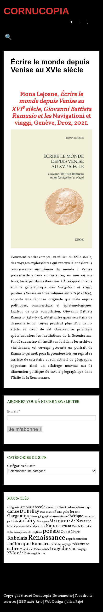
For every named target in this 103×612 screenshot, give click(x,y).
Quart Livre (70, 531)
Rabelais (17, 538)
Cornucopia (42, 596)
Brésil (62, 507)
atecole (38, 507)
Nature (53, 526)
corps (88, 507)
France (50, 512)
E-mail (13, 411)
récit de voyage (61, 544)
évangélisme (36, 553)
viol (73, 549)
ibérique (76, 516)
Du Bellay (29, 511)
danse (13, 511)
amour (26, 507)
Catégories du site (21, 466)
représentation (76, 539)
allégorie (13, 507)
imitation (89, 516)
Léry (30, 521)
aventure (52, 507)
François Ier (64, 511)
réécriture (80, 544)
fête (77, 512)
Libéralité (17, 521)
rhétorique (19, 543)
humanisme (59, 516)
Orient (65, 526)
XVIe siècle (17, 553)
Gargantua (18, 516)
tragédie (59, 548)
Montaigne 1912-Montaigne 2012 (26, 526)
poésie (51, 531)
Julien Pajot (74, 602)
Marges (42, 521)
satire (13, 548)
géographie (44, 516)
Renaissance (46, 538)
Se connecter (63, 596)
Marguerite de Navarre (70, 521)
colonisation (75, 507)
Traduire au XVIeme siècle (34, 549)
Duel (42, 512)
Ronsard (40, 543)
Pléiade (76, 526)
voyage (82, 549)
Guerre (33, 516)
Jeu (9, 521)
